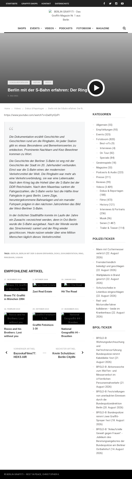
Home (7, 108)
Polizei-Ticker (104, 238)
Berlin (14, 253)
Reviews (101, 182)
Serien (103, 223)
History (36, 83)
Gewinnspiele (103, 162)
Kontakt (46, 4)
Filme (103, 199)
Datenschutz (62, 4)
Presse (100, 177)
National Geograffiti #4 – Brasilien (70, 332)
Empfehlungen (104, 129)
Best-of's (105, 143)
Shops (22, 28)
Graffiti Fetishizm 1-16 (43, 326)
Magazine (102, 28)
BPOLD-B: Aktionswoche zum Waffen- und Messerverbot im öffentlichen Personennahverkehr (110, 374)
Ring (81, 253)
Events (35, 28)
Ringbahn (9, 257)
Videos (49, 28)
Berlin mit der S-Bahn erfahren (36, 253)
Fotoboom (83, 28)
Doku (57, 253)
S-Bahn (19, 257)
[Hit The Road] (73, 285)
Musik (103, 218)
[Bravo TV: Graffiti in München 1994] (16, 287)
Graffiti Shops (29, 4)
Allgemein (101, 124)
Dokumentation (69, 253)
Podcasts (65, 28)
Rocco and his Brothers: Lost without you (13, 332)
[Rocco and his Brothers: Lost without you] (16, 319)
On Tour (104, 153)
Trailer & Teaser (109, 227)
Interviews (106, 148)
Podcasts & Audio (106, 172)
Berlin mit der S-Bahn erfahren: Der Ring (66, 108)
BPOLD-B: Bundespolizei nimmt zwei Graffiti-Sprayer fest (109, 416)
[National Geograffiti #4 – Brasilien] (73, 319)
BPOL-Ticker (102, 327)
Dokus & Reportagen (18, 83)
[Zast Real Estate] (44, 285)
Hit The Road (69, 291)
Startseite (11, 4)
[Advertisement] (66, 51)
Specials (104, 157)
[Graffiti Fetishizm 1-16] (44, 317)
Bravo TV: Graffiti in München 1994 (14, 297)
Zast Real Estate (42, 291)
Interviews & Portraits (112, 209)
